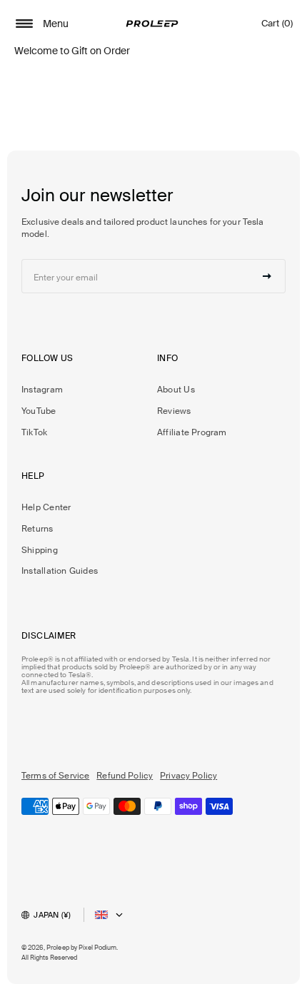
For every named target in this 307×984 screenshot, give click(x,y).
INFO (167, 358)
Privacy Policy (188, 775)
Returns (37, 528)
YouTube (38, 411)
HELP (33, 476)
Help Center (46, 507)
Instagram (42, 389)
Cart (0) (277, 27)
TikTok (34, 432)
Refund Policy (124, 775)
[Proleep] (152, 23)
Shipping (39, 550)
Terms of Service (55, 775)
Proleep (57, 947)
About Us (176, 389)
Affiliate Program (192, 432)
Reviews (174, 411)
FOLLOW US (47, 358)
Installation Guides (59, 571)
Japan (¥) (52, 915)
